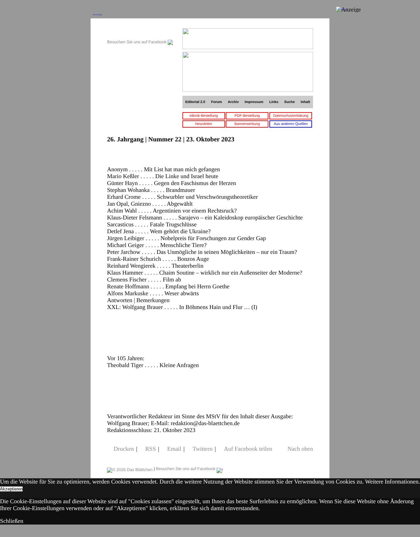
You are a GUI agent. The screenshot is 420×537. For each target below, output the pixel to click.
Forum (216, 102)
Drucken (124, 448)
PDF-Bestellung (247, 116)
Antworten (119, 300)
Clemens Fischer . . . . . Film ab (144, 279)
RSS (150, 448)
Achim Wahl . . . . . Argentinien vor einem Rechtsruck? (172, 210)
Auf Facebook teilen (248, 448)
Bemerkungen (153, 300)
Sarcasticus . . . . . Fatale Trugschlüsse (152, 224)
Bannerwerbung (247, 124)
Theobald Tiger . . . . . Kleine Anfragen (153, 365)
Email (174, 448)
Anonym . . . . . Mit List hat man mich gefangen (163, 169)
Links (273, 102)
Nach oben (300, 448)
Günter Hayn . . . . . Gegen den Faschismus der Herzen (171, 183)
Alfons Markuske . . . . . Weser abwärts (153, 293)
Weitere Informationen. (392, 481)
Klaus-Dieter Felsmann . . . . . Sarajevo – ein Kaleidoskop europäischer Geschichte (205, 217)
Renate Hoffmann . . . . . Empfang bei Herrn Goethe (168, 286)
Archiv (233, 102)
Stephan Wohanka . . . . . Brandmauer (151, 190)
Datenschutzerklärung (290, 116)
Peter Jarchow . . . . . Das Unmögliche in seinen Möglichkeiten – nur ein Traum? (202, 252)
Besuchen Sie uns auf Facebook (137, 42)
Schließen (11, 521)
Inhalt (305, 102)
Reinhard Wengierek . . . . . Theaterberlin (155, 265)
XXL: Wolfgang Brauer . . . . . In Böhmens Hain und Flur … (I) (182, 307)
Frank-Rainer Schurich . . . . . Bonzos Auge (158, 259)
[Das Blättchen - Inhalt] (140, 31)
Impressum (254, 102)
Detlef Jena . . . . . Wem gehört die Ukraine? (159, 231)
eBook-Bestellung (204, 116)
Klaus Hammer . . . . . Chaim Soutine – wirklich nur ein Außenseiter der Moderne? (204, 272)
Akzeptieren (11, 488)
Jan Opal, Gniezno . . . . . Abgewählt (150, 203)
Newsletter (203, 124)
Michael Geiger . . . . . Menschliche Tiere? (156, 245)
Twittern (203, 448)
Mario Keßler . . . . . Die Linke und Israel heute (162, 176)
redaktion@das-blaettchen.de (205, 423)
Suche (289, 102)
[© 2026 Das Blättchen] (130, 468)
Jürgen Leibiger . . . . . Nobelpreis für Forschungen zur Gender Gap (186, 238)
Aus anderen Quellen (290, 124)
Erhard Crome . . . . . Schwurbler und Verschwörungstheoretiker (182, 197)
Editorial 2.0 (195, 102)
